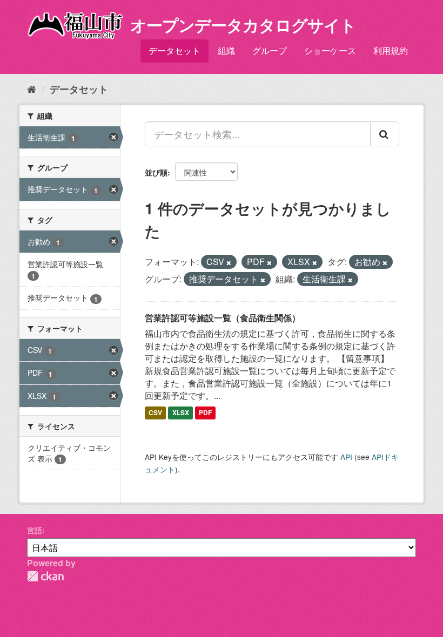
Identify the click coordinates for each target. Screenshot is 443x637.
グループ (269, 50)
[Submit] (384, 133)
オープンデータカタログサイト (243, 24)
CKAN (45, 576)
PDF (205, 412)
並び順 (156, 172)
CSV (155, 412)
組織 (226, 50)
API (346, 456)
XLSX (180, 412)
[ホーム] (31, 89)
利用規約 (390, 50)
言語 (34, 530)
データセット (174, 50)
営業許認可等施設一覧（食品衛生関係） (222, 317)
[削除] (228, 262)
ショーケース (330, 50)
